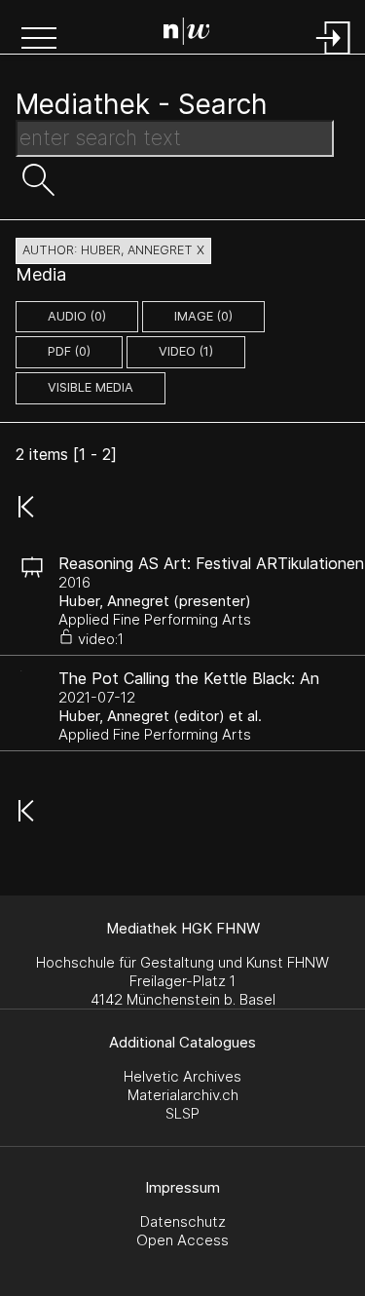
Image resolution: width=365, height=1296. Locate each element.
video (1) (186, 351)
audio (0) (77, 316)
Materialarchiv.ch (183, 1095)
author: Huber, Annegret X (113, 250)
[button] (39, 40)
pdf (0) (69, 351)
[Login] (333, 56)
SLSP (182, 1113)
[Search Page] (187, 34)
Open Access (182, 1240)
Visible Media (90, 387)
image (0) (203, 316)
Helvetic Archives (182, 1076)
